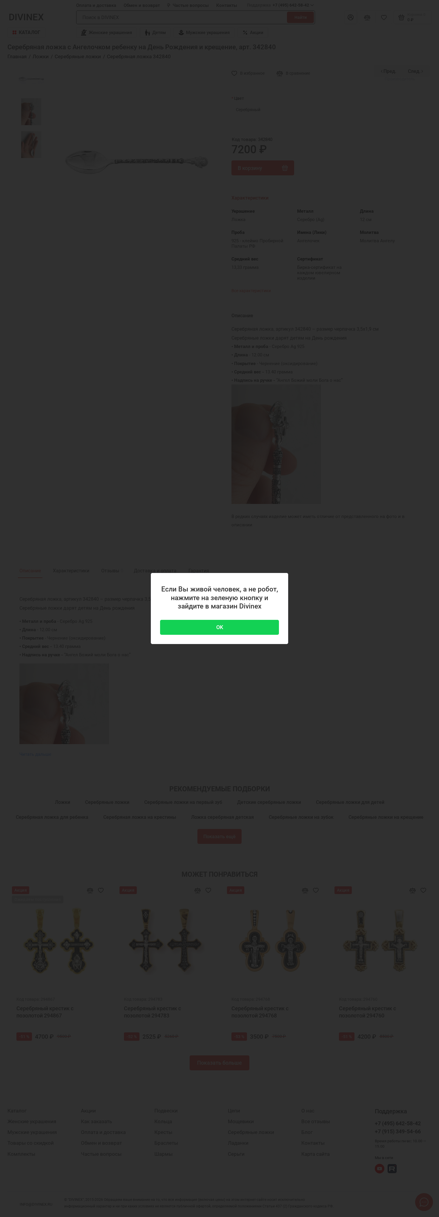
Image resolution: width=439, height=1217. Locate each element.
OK (219, 627)
